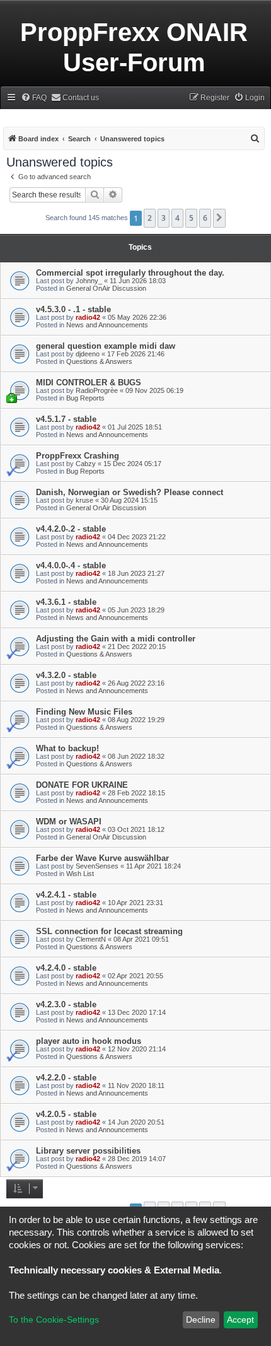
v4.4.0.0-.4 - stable (71, 565)
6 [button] (205, 218)
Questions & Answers (99, 361)
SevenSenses (97, 866)
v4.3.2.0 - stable (66, 675)
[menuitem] (34, 98)
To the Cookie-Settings (54, 1319)
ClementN (91, 939)
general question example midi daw (105, 346)
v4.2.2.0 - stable (66, 1077)
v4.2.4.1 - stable (66, 894)
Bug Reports (85, 398)
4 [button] (177, 218)
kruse (84, 500)
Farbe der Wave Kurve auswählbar (102, 858)
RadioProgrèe (97, 390)
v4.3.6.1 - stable (66, 602)
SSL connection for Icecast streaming (109, 931)
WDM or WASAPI (68, 821)
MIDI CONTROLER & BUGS (88, 382)
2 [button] (149, 218)
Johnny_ (89, 280)
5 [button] (191, 218)
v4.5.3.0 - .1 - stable (73, 309)
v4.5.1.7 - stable (66, 419)
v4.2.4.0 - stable (66, 968)
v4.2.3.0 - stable (66, 1004)
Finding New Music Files (84, 712)
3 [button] (163, 218)
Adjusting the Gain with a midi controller (115, 638)
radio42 (88, 317)
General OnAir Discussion (106, 288)
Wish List (80, 873)
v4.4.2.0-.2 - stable (71, 529)
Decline (201, 1319)
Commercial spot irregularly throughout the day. (130, 273)
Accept (240, 1319)
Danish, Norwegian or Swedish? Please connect (129, 492)
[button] (219, 218)
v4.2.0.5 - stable (66, 1114)
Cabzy (86, 463)
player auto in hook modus (88, 1041)
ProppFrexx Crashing (77, 455)
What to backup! (67, 748)
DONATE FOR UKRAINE (82, 785)
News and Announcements (107, 325)
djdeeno (88, 354)
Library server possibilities (88, 1151)
